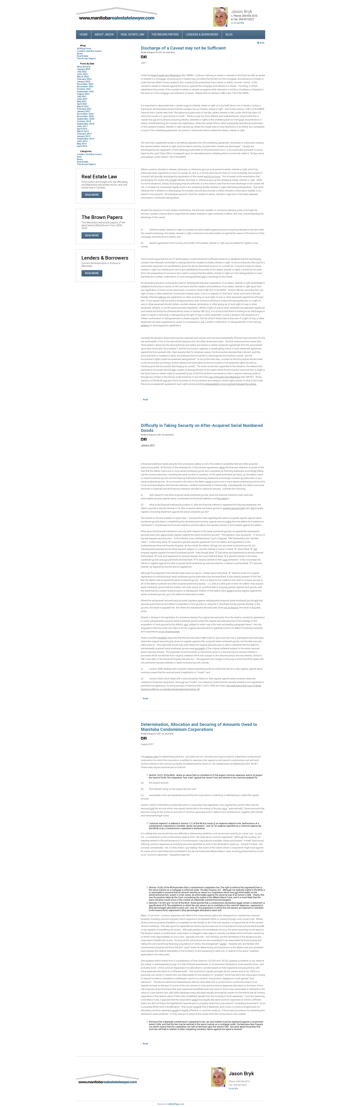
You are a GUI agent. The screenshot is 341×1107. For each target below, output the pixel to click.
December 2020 (85, 114)
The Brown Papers (165, 34)
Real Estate (82, 56)
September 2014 (85, 139)
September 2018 (85, 124)
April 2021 (82, 104)
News (80, 53)
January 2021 (83, 111)
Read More (92, 194)
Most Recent (83, 66)
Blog (229, 34)
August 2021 (83, 94)
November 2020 (85, 116)
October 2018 (84, 121)
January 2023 (83, 69)
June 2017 (82, 126)
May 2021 (81, 101)
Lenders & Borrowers (202, 34)
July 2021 (81, 96)
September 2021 (85, 91)
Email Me (239, 22)
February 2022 (84, 79)
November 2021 (85, 86)
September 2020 (85, 119)
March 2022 (83, 76)
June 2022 (82, 74)
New (79, 157)
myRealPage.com (175, 1104)
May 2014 (81, 143)
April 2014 (82, 146)
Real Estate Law (132, 34)
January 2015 (83, 136)
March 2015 (83, 131)
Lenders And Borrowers (89, 51)
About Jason (104, 34)
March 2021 (83, 106)
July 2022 (81, 71)
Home (84, 34)
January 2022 (83, 81)
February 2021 (84, 109)
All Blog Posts (84, 48)
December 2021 (85, 84)
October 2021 (84, 89)
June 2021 (82, 99)
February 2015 (84, 134)
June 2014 (82, 141)
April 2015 (82, 129)
